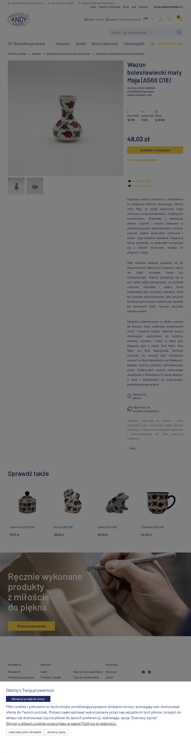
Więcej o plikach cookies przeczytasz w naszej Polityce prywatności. (61, 723)
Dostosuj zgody (56, 732)
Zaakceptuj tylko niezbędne (25, 732)
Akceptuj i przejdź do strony (28, 699)
